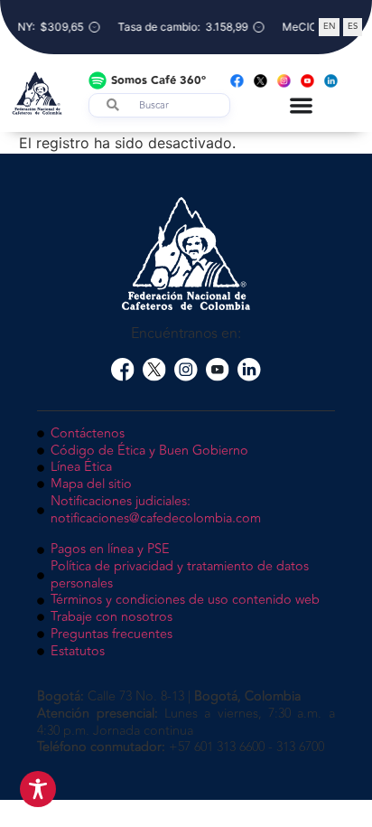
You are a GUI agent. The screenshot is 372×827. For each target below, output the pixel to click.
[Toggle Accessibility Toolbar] (38, 789)
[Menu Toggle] (301, 105)
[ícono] (123, 369)
